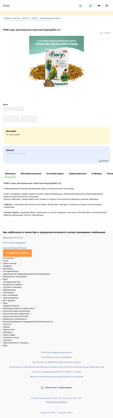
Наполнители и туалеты (15, 343)
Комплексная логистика (15, 316)
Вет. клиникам (10, 295)
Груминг (7, 340)
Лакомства (8, 329)
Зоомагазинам (10, 298)
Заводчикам (9, 290)
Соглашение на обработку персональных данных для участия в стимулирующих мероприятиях (56, 367)
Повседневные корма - (50, 18)
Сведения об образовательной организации (26, 274)
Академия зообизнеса (14, 319)
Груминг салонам (12, 287)
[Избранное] (106, 40)
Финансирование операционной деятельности (28, 321)
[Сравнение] (97, 40)
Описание (10, 173)
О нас (6, 261)
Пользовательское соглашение (56, 357)
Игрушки (7, 332)
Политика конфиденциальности (56, 352)
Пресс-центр (9, 263)
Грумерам (8, 292)
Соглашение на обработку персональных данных (56, 362)
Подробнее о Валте (17, 253)
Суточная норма (55, 173)
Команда (8, 268)
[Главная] (10, 5)
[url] (98, 5)
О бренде (97, 173)
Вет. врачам (9, 300)
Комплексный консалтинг (16, 311)
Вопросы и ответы (12, 284)
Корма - (35, 18)
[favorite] (90, 5)
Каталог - (26, 18)
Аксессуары (9, 335)
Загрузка (7, 119)
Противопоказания (31, 173)
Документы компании (15, 276)
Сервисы (7, 266)
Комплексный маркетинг (16, 313)
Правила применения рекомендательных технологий (56, 377)
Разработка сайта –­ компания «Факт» (56, 412)
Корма (6, 327)
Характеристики (78, 173)
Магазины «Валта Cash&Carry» (19, 308)
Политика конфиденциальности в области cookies (56, 372)
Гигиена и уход (11, 337)
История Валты (11, 271)
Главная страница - (12, 18)
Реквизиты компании (56, 402)
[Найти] (82, 5)
